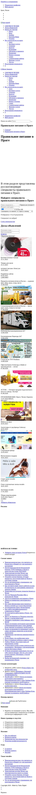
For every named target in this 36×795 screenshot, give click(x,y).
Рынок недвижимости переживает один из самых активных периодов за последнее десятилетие (19, 631)
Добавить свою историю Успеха (16, 552)
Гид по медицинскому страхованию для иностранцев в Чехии (18, 583)
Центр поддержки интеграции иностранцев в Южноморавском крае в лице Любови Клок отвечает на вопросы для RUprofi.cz (20, 625)
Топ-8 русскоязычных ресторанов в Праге (19, 598)
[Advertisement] (18, 162)
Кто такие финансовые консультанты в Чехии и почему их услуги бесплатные (18, 605)
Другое (11, 109)
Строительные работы (16, 105)
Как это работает (10, 735)
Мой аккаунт (9, 7)
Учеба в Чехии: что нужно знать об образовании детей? (17, 642)
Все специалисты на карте (14, 87)
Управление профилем (12, 5)
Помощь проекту (10, 750)
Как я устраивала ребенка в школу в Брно (19, 640)
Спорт (11, 103)
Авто (10, 89)
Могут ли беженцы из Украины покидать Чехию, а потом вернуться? (19, 617)
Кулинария (12, 96)
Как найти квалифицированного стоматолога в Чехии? (16, 610)
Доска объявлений (11, 74)
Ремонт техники (14, 101)
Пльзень (11, 85)
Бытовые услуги (14, 90)
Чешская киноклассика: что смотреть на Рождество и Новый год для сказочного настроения (18, 564)
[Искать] (31, 121)
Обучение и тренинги (16, 98)
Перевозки (12, 100)
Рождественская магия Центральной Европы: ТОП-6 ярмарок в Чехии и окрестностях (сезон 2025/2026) (17, 569)
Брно (10, 80)
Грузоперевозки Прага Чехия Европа (17, 607)
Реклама (7, 752)
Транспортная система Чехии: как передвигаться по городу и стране (16, 574)
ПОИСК (4, 234)
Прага (11, 78)
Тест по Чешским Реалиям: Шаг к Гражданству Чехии (16, 595)
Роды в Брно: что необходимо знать (17, 638)
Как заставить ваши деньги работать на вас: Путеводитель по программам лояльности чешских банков (20, 587)
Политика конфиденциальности (16, 741)
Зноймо (11, 81)
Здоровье (12, 92)
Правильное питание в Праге (15, 131)
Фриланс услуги (14, 107)
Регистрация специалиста (13, 110)
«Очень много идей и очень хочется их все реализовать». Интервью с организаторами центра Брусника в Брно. (19, 647)
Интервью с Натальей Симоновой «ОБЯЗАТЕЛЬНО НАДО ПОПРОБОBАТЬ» (18, 673)
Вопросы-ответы (10, 737)
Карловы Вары (14, 83)
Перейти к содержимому (9, 2)
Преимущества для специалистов (16, 739)
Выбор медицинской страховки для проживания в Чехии (17, 659)
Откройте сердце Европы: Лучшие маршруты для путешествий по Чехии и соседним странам (18, 578)
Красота (11, 94)
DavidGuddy (9, 677)
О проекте (8, 749)
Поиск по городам (11, 76)
